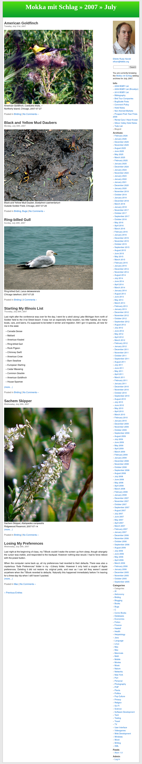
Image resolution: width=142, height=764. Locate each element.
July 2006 (119, 550)
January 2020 (121, 188)
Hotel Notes (120, 107)
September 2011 (122, 358)
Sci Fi (117, 705)
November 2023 (122, 172)
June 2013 (119, 296)
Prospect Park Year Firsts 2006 (125, 115)
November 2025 (122, 144)
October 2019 (121, 194)
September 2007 (122, 507)
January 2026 (121, 138)
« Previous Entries (13, 592)
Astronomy (119, 594)
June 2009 (119, 442)
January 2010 (121, 420)
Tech (117, 714)
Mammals (119, 652)
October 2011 (121, 355)
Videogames (120, 730)
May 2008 (119, 482)
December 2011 (122, 349)
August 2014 (120, 274)
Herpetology (120, 634)
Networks (119, 671)
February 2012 (121, 343)
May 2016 (119, 222)
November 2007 (122, 501)
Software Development (125, 711)
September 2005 (122, 581)
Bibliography (120, 95)
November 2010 (122, 389)
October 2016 (121, 219)
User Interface (121, 727)
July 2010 (119, 401)
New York (119, 674)
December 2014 (122, 268)
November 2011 (122, 352)
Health (117, 631)
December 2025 (122, 141)
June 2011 (119, 367)
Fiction (117, 622)
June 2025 (119, 151)
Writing (118, 742)
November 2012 (122, 315)
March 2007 (120, 525)
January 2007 (121, 532)
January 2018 (121, 206)
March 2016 (120, 228)
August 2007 (120, 510)
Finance (118, 625)
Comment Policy (122, 104)
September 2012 (122, 321)
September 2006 (122, 544)
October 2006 (121, 541)
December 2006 (122, 535)
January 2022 (121, 178)
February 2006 (121, 566)
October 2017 (121, 212)
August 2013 (120, 293)
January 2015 (121, 265)
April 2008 (119, 485)
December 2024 (122, 166)
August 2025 (120, 148)
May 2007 (119, 519)
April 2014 (119, 284)
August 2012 (120, 324)
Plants (117, 690)
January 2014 (121, 290)
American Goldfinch (21, 23)
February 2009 (121, 454)
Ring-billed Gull (17, 220)
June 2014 (119, 281)
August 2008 (120, 473)
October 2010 (121, 392)
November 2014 (122, 271)
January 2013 (121, 309)
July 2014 (119, 278)
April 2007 (119, 522)
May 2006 (119, 556)
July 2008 (119, 476)
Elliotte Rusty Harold (122, 58)
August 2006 (120, 547)
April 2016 (119, 225)
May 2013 (119, 299)
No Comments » (31, 114)
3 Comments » (30, 299)
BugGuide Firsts (122, 101)
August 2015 (120, 250)
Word (117, 739)
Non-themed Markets (124, 110)
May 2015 (119, 256)
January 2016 (121, 234)
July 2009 (119, 439)
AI (115, 591)
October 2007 (121, 504)
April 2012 (119, 336)
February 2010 (121, 417)
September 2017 (122, 216)
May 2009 (119, 445)
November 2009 (122, 426)
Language (119, 640)
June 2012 (119, 330)
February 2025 (121, 160)
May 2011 (119, 370)
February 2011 (121, 380)
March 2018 (120, 203)
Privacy (118, 699)
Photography (120, 683)
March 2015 (120, 259)
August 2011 (120, 361)
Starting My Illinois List (23, 308)
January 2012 (121, 346)
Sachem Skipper (18, 401)
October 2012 (121, 318)
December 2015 (122, 237)
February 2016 (121, 231)
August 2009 (120, 436)
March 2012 (120, 340)
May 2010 (119, 408)
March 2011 (120, 377)
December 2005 (122, 572)
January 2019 (121, 197)
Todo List (119, 125)
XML (117, 745)
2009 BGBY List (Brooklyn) (126, 88)
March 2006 (120, 562)
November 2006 (122, 538)
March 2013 (120, 302)
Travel (117, 721)
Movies (118, 662)
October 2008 (121, 467)
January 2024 (121, 169)
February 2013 (121, 306)
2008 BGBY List (122, 85)
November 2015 (122, 240)
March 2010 (120, 414)
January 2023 (121, 175)
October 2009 (121, 429)
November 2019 (122, 191)
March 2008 (120, 488)
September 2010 (122, 395)
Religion (118, 702)
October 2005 (121, 578)
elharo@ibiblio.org (121, 61)
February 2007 (121, 528)
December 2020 (122, 185)
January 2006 (121, 569)
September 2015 (122, 247)
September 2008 (122, 470)
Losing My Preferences (23, 543)
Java (117, 637)
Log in (117, 759)
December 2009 (122, 423)
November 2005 (122, 575)
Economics (119, 618)
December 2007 (122, 498)
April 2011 (119, 374)
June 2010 (119, 405)
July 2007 (119, 513)
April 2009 (119, 448)
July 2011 (119, 364)
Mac (16, 584)
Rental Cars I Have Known (126, 119)
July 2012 (119, 327)
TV (116, 724)
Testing (118, 717)
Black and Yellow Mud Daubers (30, 123)
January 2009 (121, 457)
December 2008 (122, 460)
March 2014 (120, 287)
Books (117, 603)
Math (117, 656)
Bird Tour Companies (124, 98)
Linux (117, 643)
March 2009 (120, 451)
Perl (116, 677)
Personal (118, 680)
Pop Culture (120, 696)
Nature (118, 668)
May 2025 (119, 154)
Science (118, 708)
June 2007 (119, 516)
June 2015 (119, 253)
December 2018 (122, 200)
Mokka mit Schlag (52, 7)
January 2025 (121, 163)
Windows (119, 736)
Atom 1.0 (119, 752)
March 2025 (120, 157)
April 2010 (119, 411)
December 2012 (122, 312)
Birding (17, 114)
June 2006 (119, 553)
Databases (119, 615)
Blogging (118, 600)
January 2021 (121, 182)
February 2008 (121, 491)
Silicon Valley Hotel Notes (126, 122)
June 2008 (119, 479)
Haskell (118, 628)
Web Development (123, 733)
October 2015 (121, 243)
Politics (118, 693)
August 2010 (120, 398)
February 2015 (121, 262)
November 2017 (122, 209)
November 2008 (122, 463)
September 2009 (122, 432)
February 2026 (121, 135)
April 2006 (119, 559)
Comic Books (120, 612)
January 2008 (121, 494)
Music (117, 665)
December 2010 (122, 386)
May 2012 (119, 333)
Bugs (24, 211)
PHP (117, 686)
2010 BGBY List (122, 92)
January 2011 (121, 383)
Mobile (117, 659)
